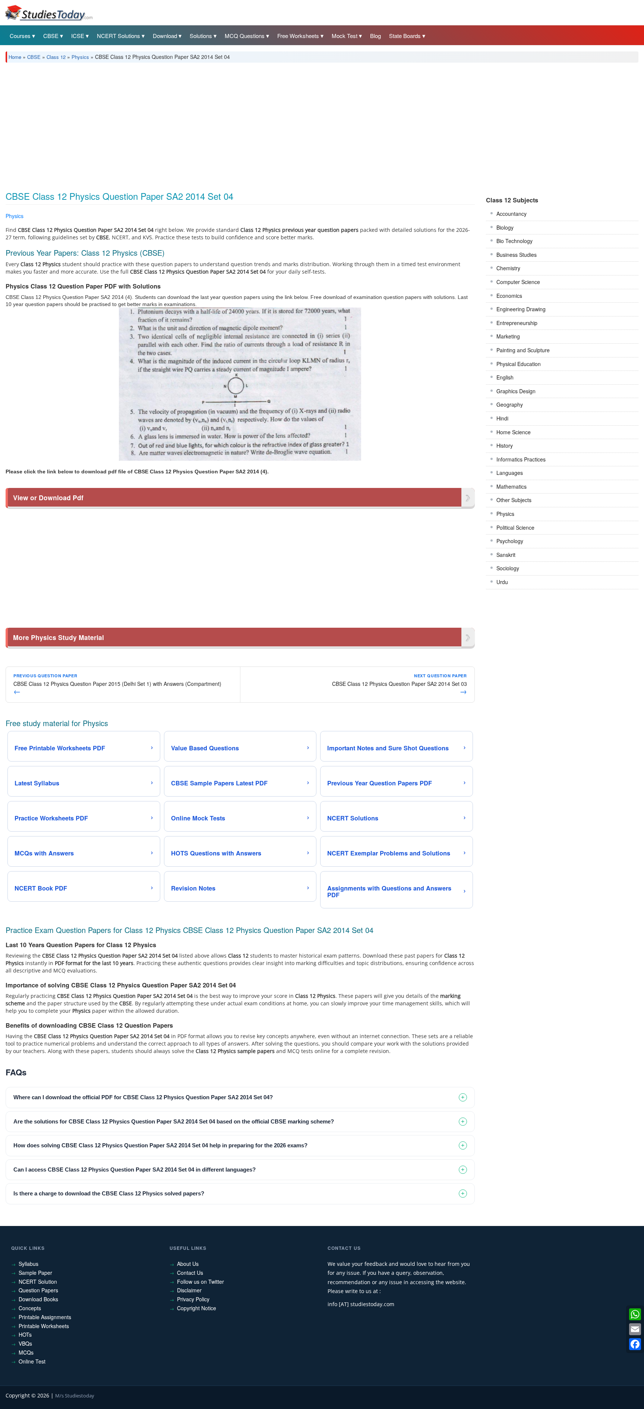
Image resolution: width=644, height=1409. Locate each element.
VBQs (25, 1343)
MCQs (26, 1352)
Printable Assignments (45, 1317)
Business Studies (516, 254)
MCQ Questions (245, 36)
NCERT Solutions (118, 36)
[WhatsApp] (635, 1314)
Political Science (515, 527)
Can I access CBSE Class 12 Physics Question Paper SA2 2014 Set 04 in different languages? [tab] (134, 1169)
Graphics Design (516, 391)
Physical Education (518, 364)
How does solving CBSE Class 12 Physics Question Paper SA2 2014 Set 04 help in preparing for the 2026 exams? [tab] (160, 1145)
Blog (375, 36)
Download (165, 36)
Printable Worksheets (44, 1326)
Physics (80, 56)
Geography (509, 404)
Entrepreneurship (516, 323)
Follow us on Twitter (200, 1281)
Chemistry (508, 268)
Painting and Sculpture (523, 350)
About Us (188, 1263)
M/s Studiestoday (74, 1395)
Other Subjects (513, 500)
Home (15, 56)
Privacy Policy (193, 1299)
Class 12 (56, 56)
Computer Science (518, 282)
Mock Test (344, 36)
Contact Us (190, 1272)
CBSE (51, 36)
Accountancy (511, 213)
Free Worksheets (298, 36)
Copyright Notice (196, 1308)
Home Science (513, 432)
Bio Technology (514, 241)
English (505, 377)
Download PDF (455, 217)
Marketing (508, 336)
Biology (505, 227)
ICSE (77, 36)
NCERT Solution (38, 1281)
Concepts (30, 1308)
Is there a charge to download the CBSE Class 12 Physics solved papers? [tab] (108, 1193)
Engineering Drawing (521, 309)
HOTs (25, 1334)
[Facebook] (635, 1344)
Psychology (509, 541)
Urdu (502, 582)
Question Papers (38, 1290)
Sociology (507, 568)
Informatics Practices (521, 459)
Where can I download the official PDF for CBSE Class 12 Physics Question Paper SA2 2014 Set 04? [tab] (143, 1097)
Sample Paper (35, 1272)
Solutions (201, 36)
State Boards (405, 36)
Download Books (38, 1299)
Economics (509, 295)
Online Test (32, 1361)
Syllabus (28, 1263)
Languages (509, 472)
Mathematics (511, 486)
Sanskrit (505, 554)
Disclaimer (189, 1290)
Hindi (502, 418)
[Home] (48, 12)
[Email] (635, 1329)
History (504, 445)
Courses (20, 36)
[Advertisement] (229, 124)
